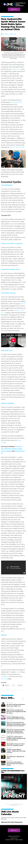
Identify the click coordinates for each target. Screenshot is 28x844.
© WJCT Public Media (14, 839)
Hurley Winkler (9, 34)
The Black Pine (16, 102)
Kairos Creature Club (17, 147)
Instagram (4, 676)
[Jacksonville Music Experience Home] (8, 4)
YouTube (4, 679)
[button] (14, 9)
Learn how (7, 804)
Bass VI (22, 303)
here (18, 672)
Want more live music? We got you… (12, 822)
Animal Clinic (16, 69)
